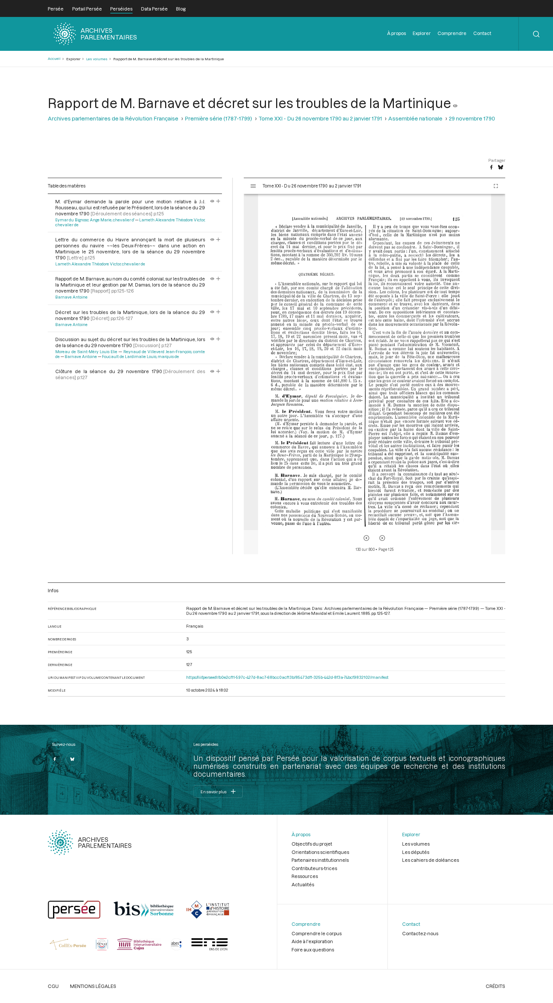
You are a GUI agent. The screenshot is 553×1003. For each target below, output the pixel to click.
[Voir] (455, 102)
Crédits (495, 986)
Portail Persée (87, 8)
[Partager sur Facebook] (491, 167)
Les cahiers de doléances (430, 860)
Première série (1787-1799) (218, 118)
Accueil (54, 58)
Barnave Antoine (71, 297)
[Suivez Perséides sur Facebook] (54, 759)
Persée (56, 8)
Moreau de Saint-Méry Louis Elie (86, 351)
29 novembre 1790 (472, 118)
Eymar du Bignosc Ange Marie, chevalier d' (94, 220)
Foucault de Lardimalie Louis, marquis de (140, 356)
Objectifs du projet (312, 843)
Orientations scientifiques (320, 852)
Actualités (303, 884)
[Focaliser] (218, 201)
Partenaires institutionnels (320, 860)
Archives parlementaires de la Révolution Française (113, 118)
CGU (53, 986)
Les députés (415, 852)
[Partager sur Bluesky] (500, 167)
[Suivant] (382, 538)
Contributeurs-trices (314, 868)
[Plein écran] (496, 186)
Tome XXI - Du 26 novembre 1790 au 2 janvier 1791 (320, 118)
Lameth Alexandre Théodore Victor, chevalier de (100, 264)
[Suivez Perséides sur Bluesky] (72, 759)
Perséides (121, 8)
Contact (482, 33)
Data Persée (154, 8)
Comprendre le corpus (317, 933)
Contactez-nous (420, 933)
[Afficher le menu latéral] (253, 186)
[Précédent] (366, 538)
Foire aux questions (313, 949)
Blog (180, 8)
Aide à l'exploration (312, 941)
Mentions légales (93, 986)
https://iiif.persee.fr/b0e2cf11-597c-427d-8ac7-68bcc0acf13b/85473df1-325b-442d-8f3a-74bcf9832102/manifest (287, 677)
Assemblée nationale (415, 118)
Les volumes (97, 59)
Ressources (305, 876)
